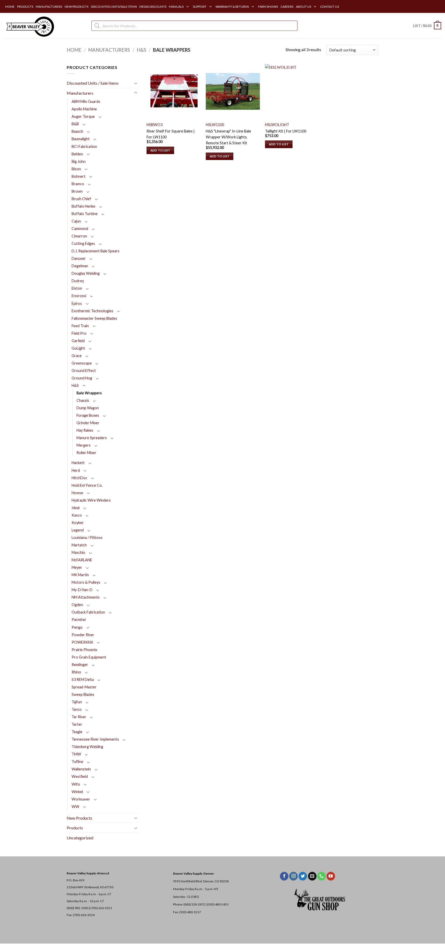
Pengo (77, 627)
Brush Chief (81, 199)
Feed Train (80, 326)
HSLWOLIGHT (277, 124)
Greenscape (82, 363)
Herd (76, 470)
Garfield (78, 341)
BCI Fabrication (84, 146)
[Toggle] (136, 83)
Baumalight (81, 139)
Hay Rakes (84, 430)
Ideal (76, 507)
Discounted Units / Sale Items (92, 83)
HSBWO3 (154, 124)
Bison (76, 169)
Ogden (77, 604)
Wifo (76, 784)
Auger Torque (83, 116)
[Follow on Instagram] (293, 876)
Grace (77, 355)
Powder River (83, 635)
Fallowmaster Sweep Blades (94, 318)
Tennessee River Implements (95, 739)
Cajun (76, 221)
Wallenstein (81, 769)
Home (74, 50)
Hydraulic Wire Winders (91, 500)
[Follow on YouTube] (331, 876)
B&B (75, 124)
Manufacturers (109, 50)
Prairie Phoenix (84, 649)
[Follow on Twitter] (302, 876)
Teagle (77, 732)
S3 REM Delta (83, 679)
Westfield (80, 776)
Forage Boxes (87, 415)
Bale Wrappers (89, 393)
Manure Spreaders (91, 438)
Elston (77, 288)
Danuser (79, 258)
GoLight (78, 348)
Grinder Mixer (87, 423)
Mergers (83, 445)
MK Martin (80, 575)
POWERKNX (82, 642)
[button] (427, 26)
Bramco (78, 184)
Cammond (80, 228)
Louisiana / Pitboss (87, 537)
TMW (76, 754)
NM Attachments (86, 597)
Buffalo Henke (83, 206)
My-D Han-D (82, 590)
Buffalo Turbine (85, 213)
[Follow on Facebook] (284, 876)
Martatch (79, 545)
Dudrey (78, 281)
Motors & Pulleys (86, 582)
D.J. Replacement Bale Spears (95, 251)
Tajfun (77, 702)
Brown (77, 191)
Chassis (82, 400)
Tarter (77, 724)
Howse (77, 493)
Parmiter (79, 619)
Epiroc (77, 303)
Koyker (78, 522)
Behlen (77, 154)
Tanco (77, 709)
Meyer (77, 567)
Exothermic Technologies (92, 311)
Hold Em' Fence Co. (87, 485)
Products (75, 827)
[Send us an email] (312, 876)
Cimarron (79, 236)
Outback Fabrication (88, 612)
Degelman (80, 266)
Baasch (77, 131)
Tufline (77, 761)
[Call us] (321, 876)
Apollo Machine (84, 109)
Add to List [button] (160, 150)
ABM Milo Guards (86, 101)
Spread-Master (84, 687)
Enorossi (79, 296)
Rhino (76, 672)
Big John (78, 161)
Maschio (78, 552)
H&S (141, 50)
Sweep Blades (83, 694)
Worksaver (81, 799)
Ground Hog (82, 378)
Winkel (77, 791)
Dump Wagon (87, 408)
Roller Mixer (86, 452)
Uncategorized (80, 837)
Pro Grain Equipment (89, 657)
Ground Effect (84, 370)
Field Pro (79, 333)
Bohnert (78, 176)
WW (75, 806)
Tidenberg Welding (87, 746)
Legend (78, 530)
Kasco (77, 515)
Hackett (78, 462)
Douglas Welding (86, 273)
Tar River (79, 717)
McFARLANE (82, 560)
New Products (79, 817)
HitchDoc (79, 478)
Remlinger (80, 664)
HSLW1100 (215, 124)
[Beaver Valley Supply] (29, 25)
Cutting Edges (83, 243)
